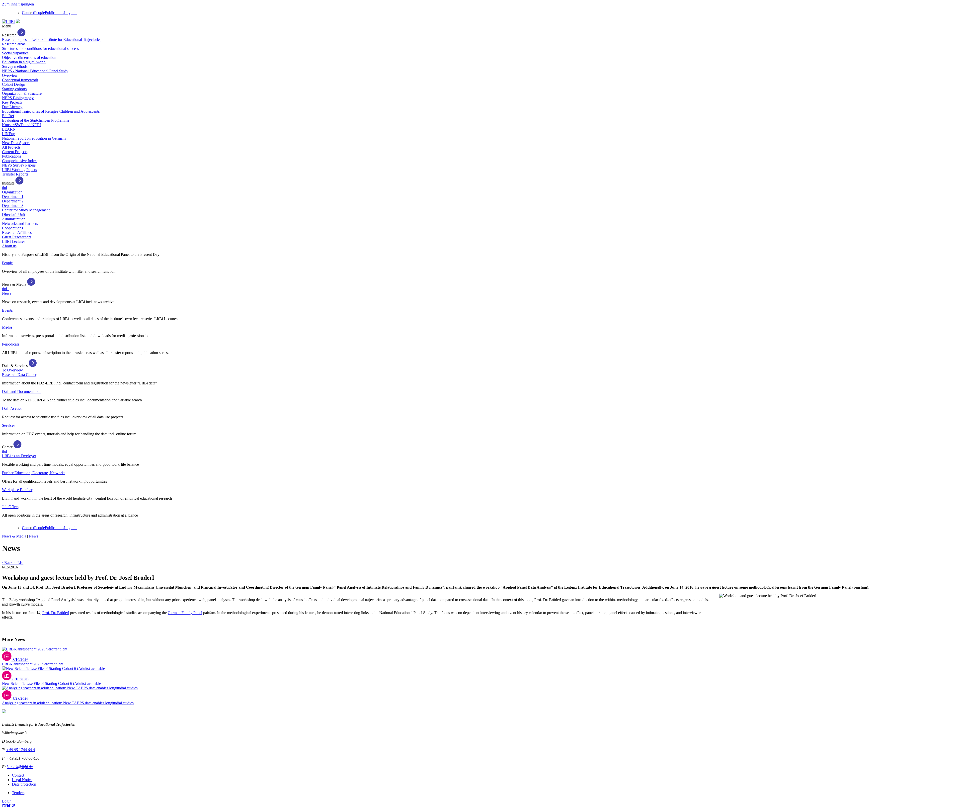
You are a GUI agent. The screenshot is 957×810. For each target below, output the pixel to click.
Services (8, 425)
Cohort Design (13, 84)
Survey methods (14, 66)
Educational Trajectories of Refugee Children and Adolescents (51, 111)
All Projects (11, 147)
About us (9, 246)
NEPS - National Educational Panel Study (35, 71)
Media (7, 327)
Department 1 (12, 196)
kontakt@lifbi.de (20, 767)
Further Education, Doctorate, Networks (33, 473)
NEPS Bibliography (18, 98)
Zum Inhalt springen (18, 4)
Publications (54, 12)
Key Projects (12, 102)
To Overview (12, 370)
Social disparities (15, 53)
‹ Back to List (12, 562)
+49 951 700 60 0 (20, 750)
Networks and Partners (20, 223)
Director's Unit (13, 214)
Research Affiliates (17, 232)
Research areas (13, 44)
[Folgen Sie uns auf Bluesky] (8, 806)
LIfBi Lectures (13, 241)
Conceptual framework (20, 80)
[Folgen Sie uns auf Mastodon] (13, 806)
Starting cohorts (14, 89)
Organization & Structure (22, 93)
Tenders (18, 793)
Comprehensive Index (19, 161)
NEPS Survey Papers (19, 165)
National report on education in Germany (34, 138)
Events (7, 310)
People (39, 12)
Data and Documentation (21, 391)
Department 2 (12, 201)
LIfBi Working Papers (19, 170)
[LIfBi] (8, 21)
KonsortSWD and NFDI (21, 125)
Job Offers (10, 507)
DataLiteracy (12, 107)
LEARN (9, 129)
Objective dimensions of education (29, 57)
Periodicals (10, 344)
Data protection (24, 784)
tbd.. (5, 289)
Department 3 (12, 205)
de (75, 12)
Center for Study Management (26, 210)
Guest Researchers (16, 237)
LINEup (8, 134)
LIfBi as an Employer (19, 456)
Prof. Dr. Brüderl (55, 613)
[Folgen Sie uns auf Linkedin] (3, 806)
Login (69, 12)
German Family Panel (185, 613)
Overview (10, 75)
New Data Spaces (16, 143)
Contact (28, 12)
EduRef (8, 116)
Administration (13, 219)
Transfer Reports (15, 174)
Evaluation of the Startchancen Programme (35, 120)
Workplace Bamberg (18, 490)
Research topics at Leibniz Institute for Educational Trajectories (51, 39)
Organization (12, 192)
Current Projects (14, 152)
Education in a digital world (24, 62)
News (6, 293)
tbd (4, 187)
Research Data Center (19, 374)
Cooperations (12, 228)
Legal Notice (22, 780)
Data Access (11, 408)
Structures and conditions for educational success (40, 48)
